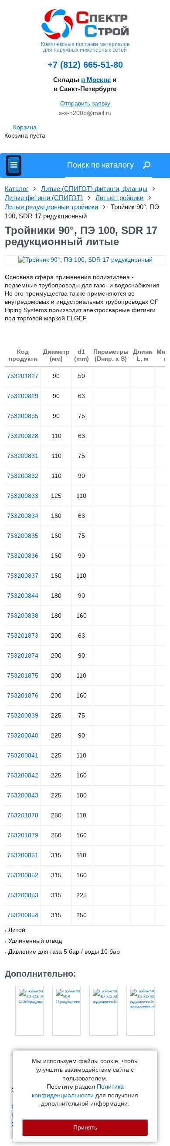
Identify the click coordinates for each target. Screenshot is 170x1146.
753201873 (22, 635)
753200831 (22, 455)
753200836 (22, 555)
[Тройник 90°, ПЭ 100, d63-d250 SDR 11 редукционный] (29, 1010)
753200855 (22, 415)
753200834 (22, 515)
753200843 (22, 795)
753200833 (22, 495)
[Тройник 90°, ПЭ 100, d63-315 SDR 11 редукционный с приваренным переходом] (140, 1010)
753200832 (22, 475)
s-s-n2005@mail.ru (85, 112)
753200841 (22, 755)
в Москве (96, 79)
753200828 (22, 435)
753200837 (22, 575)
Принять (85, 1127)
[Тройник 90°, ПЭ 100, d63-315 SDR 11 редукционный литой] (103, 1010)
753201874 (22, 655)
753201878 (22, 815)
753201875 (22, 675)
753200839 (22, 715)
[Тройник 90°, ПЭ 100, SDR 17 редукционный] (66, 1010)
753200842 (22, 775)
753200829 (22, 395)
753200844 (22, 595)
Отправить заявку (85, 103)
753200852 (22, 875)
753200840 (22, 735)
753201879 (22, 835)
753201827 (22, 375)
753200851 (22, 855)
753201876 (22, 695)
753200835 (22, 535)
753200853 (22, 895)
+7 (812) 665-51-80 (85, 64)
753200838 (22, 615)
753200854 (22, 915)
